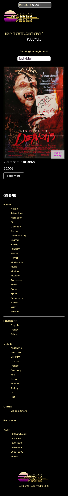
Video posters (19, 411)
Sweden (15, 383)
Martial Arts (17, 262)
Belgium (15, 356)
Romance (16, 280)
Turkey (14, 388)
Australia (16, 352)
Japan (14, 379)
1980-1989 (16, 443)
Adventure (17, 213)
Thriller (14, 302)
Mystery (15, 275)
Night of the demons (19, 162)
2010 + (14, 456)
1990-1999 (16, 447)
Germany (16, 370)
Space (14, 289)
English (15, 325)
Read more (14, 176)
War (13, 307)
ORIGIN (7, 344)
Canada (15, 361)
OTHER (7, 406)
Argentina (16, 348)
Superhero (17, 298)
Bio (12, 222)
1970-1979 (16, 438)
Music (14, 266)
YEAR (6, 430)
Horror (14, 257)
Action (14, 208)
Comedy (16, 226)
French (14, 329)
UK (12, 392)
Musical (15, 271)
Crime (14, 231)
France (15, 365)
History (14, 253)
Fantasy (15, 249)
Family (14, 244)
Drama (15, 240)
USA (13, 397)
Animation (16, 217)
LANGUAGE (10, 321)
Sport (14, 293)
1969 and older (19, 434)
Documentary (18, 235)
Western (15, 311)
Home (8, 34)
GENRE (7, 204)
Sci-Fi (14, 284)
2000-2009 (17, 451)
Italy (13, 374)
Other (14, 334)
